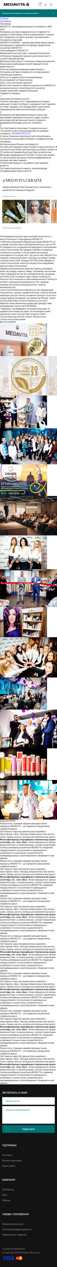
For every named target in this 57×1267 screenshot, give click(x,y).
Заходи (6, 1200)
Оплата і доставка (12, 1160)
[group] (13, 211)
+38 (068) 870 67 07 (21, 133)
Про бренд (8, 1189)
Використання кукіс (13, 1223)
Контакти (7, 1155)
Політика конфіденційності (17, 1229)
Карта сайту (8, 1165)
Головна (4, 18)
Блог (4, 1194)
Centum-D (19, 1248)
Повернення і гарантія (14, 1234)
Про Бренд (5, 21)
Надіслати (28, 1129)
